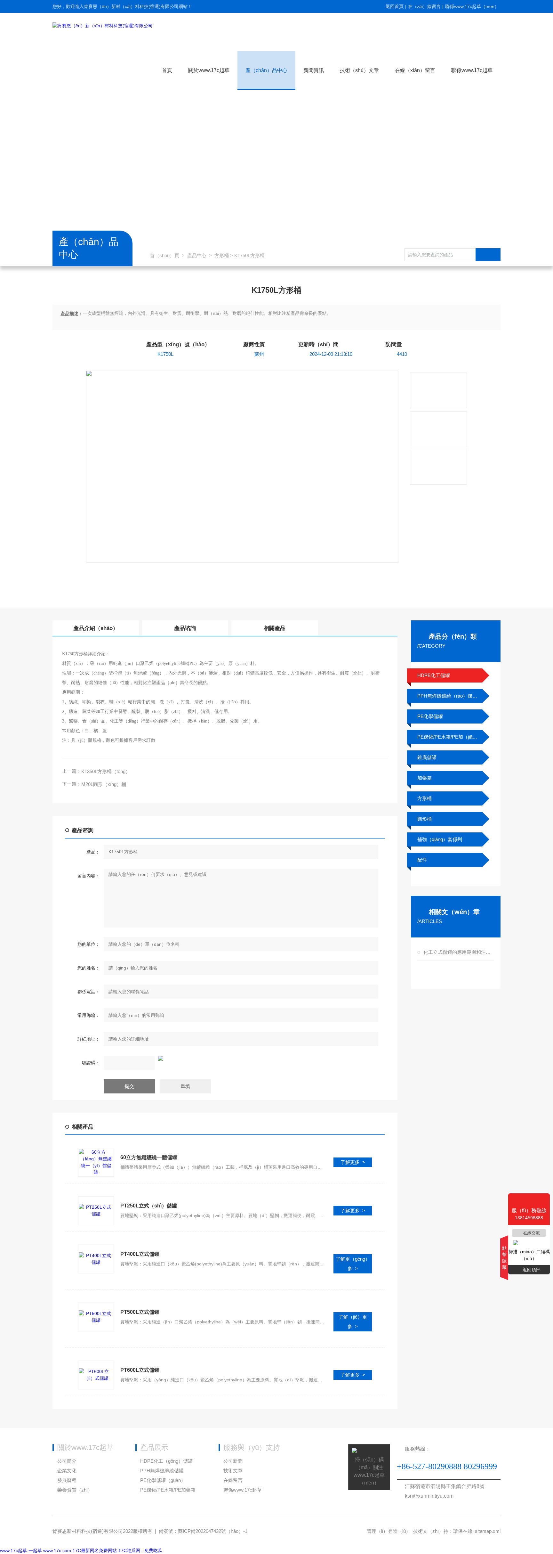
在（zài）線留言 (424, 6)
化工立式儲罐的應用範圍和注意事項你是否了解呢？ (458, 952)
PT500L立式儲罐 (139, 1312)
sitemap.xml (488, 1531)
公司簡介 (66, 1461)
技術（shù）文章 (359, 70)
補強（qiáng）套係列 (439, 839)
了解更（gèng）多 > (353, 1263)
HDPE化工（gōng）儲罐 (166, 1461)
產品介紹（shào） (95, 628)
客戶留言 (272, 585)
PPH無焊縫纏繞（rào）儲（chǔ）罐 (447, 696)
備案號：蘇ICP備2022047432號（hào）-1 (203, 1531)
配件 (422, 860)
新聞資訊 (313, 70)
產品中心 (196, 255)
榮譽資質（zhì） (74, 1490)
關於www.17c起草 (208, 70)
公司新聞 (233, 1461)
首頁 (167, 70)
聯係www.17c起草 (472, 70)
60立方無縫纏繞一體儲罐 (148, 1157)
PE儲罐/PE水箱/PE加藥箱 (168, 1490)
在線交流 (531, 1233)
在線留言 (233, 1480)
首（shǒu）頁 (164, 255)
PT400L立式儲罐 (139, 1254)
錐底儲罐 (427, 757)
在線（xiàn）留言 (415, 70)
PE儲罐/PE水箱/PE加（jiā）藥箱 (447, 737)
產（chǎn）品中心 (266, 70)
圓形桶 (424, 819)
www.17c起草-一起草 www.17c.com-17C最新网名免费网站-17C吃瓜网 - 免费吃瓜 (81, 1550)
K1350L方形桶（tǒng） (105, 771)
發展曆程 (66, 1480)
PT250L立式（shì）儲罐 (148, 1205)
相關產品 (274, 628)
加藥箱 (424, 778)
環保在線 (462, 1531)
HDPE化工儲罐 (433, 675)
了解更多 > (353, 1162)
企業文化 (66, 1470)
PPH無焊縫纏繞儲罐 (162, 1470)
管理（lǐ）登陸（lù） (389, 1531)
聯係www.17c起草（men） (472, 6)
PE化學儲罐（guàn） (163, 1480)
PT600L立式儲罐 (139, 1370)
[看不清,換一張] (225, 1058)
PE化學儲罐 (430, 716)
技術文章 (233, 1470)
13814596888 (368, 585)
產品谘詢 (185, 628)
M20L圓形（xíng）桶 (103, 784)
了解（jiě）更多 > (353, 1321)
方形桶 (221, 255)
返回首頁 (395, 6)
